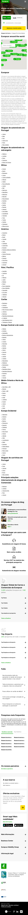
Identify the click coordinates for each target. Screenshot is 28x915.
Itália (3, 438)
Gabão (4, 181)
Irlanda (4, 433)
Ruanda (4, 207)
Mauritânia (4, 192)
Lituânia (4, 358)
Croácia (4, 341)
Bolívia (4, 235)
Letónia (4, 356)
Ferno (3, 158)
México (4, 256)
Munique (4, 486)
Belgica (4, 421)
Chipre (4, 339)
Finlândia (4, 427)
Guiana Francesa (6, 254)
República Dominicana (7, 316)
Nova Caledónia (6, 286)
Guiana (4, 252)
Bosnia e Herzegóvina (7, 335)
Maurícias (4, 194)
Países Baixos (5, 446)
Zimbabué (4, 224)
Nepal (3, 284)
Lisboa (4, 134)
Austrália (4, 271)
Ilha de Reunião (6, 183)
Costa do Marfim (6, 177)
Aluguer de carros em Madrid (19, 737)
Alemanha (4, 414)
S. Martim (4, 318)
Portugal (4, 448)
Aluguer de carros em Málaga (7, 740)
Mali (3, 188)
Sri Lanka (4, 292)
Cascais (4, 468)
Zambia (4, 222)
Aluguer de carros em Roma (7, 737)
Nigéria (4, 203)
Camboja (4, 273)
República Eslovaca (7, 371)
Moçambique (5, 198)
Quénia (4, 205)
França (4, 429)
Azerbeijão (5, 333)
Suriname (4, 262)
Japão (3, 279)
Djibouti (4, 179)
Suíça (3, 455)
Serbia (4, 375)
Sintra (3, 470)
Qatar (3, 408)
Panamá (4, 258)
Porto (3, 142)
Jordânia (4, 399)
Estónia (4, 345)
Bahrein (4, 389)
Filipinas (4, 277)
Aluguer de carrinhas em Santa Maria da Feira (19, 746)
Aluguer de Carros (6, 33)
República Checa (6, 369)
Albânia (4, 328)
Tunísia (4, 220)
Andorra (4, 416)
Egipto (4, 393)
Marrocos (4, 190)
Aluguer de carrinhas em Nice (7, 746)
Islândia (4, 435)
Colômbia (4, 243)
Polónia (4, 367)
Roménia (4, 373)
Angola (4, 169)
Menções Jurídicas (13, 905)
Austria (4, 418)
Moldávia (4, 362)
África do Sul (5, 226)
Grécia (4, 350)
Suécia (4, 452)
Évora (3, 472)
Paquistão (4, 290)
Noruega (4, 444)
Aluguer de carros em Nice (19, 743)
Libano (4, 403)
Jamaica (4, 311)
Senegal (4, 209)
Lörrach (4, 495)
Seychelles (5, 211)
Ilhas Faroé (5, 431)
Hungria (4, 352)
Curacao (4, 305)
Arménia (4, 331)
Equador (4, 247)
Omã (3, 406)
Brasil (3, 237)
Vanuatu (4, 296)
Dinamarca (5, 423)
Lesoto (4, 186)
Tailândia (4, 294)
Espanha (4, 425)
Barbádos (4, 303)
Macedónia (5, 360)
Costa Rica (5, 245)
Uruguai (4, 264)
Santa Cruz (5, 140)
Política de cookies (6, 906)
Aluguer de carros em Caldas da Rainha (19, 740)
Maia (3, 136)
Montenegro (5, 365)
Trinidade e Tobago (7, 322)
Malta (3, 442)
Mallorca (4, 154)
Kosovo (4, 354)
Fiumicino (4, 160)
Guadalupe (5, 307)
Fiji (3, 275)
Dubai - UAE (5, 391)
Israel (3, 397)
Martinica (4, 313)
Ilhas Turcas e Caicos (7, 309)
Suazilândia (5, 213)
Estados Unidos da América (9, 249)
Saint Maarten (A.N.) (7, 320)
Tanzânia (4, 215)
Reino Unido (5, 450)
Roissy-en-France (6, 162)
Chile (3, 241)
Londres (4, 156)
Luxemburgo (5, 440)
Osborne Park (5, 490)
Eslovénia (4, 343)
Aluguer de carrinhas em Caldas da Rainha (7, 749)
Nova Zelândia (5, 288)
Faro (3, 138)
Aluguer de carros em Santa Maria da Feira (7, 743)
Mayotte (4, 196)
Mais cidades (5, 144)
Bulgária (4, 337)
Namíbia (4, 200)
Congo (4, 175)
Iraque (4, 395)
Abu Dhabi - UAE (6, 387)
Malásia (4, 281)
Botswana (4, 173)
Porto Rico (4, 260)
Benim (3, 171)
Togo (3, 217)
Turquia (4, 377)
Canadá (4, 239)
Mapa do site (4, 905)
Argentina (4, 232)
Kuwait (4, 401)
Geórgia (4, 348)
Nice (3, 492)
